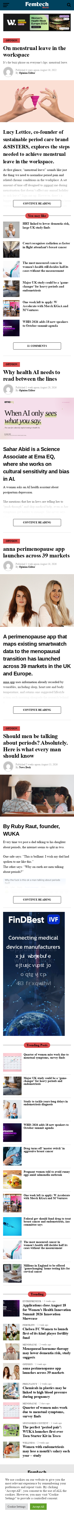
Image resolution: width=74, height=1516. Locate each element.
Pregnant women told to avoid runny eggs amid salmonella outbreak (47, 1173)
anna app (9, 682)
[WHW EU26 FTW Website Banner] (37, 30)
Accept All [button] (38, 1506)
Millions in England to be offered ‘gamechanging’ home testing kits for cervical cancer (47, 1268)
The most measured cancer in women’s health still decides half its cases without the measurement (45, 1245)
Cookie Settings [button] (16, 1506)
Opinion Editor (27, 72)
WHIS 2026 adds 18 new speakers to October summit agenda (46, 1126)
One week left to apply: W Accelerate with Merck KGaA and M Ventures (47, 1196)
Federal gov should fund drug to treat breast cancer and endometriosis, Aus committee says (47, 1221)
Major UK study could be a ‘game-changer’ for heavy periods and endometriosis (45, 1081)
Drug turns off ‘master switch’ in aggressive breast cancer (44, 1149)
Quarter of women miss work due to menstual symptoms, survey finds (46, 1056)
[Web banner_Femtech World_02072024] (34, 1035)
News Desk (25, 767)
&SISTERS (15, 146)
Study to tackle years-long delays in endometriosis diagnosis (46, 1103)
